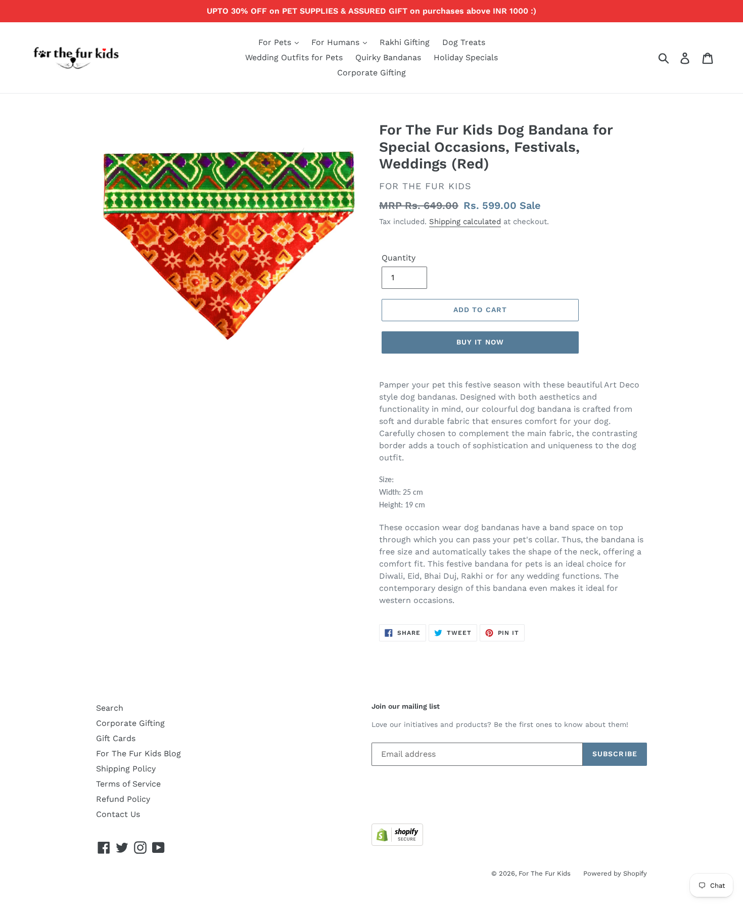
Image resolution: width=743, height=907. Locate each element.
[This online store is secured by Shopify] (397, 843)
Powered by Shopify (615, 873)
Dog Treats (463, 42)
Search (109, 708)
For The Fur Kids (545, 873)
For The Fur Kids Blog (138, 753)
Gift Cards (115, 738)
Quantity (398, 258)
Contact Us (118, 814)
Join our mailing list (406, 706)
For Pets (276, 42)
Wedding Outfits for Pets (294, 57)
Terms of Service (128, 784)
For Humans (336, 42)
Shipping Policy (126, 768)
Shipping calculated (465, 221)
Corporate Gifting (371, 72)
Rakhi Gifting (405, 42)
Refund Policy (123, 799)
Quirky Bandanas (388, 57)
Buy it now (480, 342)
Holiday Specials (466, 57)
